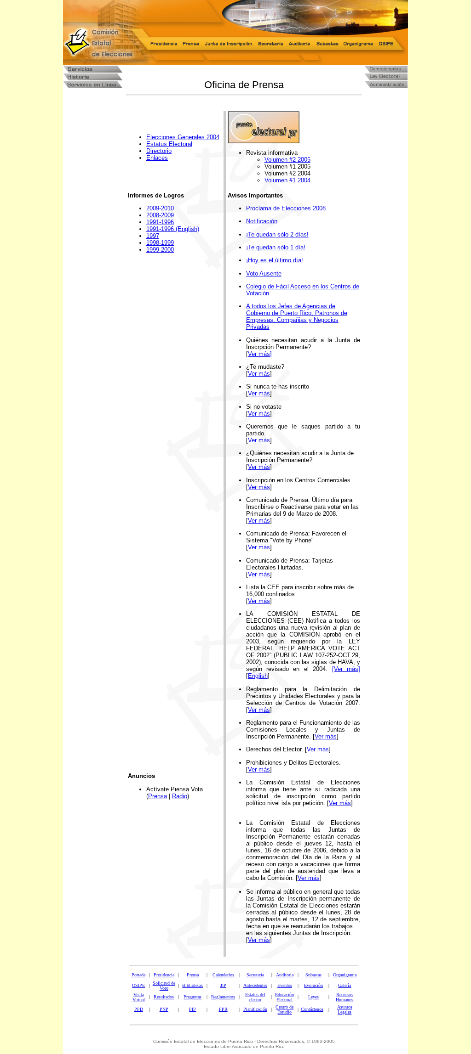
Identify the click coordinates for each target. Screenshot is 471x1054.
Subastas (313, 974)
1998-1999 (160, 242)
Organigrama (344, 974)
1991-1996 (160, 222)
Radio (179, 796)
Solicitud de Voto (164, 986)
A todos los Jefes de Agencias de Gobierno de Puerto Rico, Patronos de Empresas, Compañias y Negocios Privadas (296, 316)
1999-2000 (160, 249)
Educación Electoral (284, 997)
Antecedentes (255, 985)
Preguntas (192, 996)
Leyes (313, 996)
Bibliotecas (192, 985)
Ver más (259, 373)
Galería (344, 985)
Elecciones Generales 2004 (182, 137)
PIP (192, 1009)
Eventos (284, 985)
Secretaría (255, 974)
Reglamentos (223, 996)
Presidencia (164, 974)
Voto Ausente (263, 273)
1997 (152, 235)
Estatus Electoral (169, 144)
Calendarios (223, 974)
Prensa (157, 796)
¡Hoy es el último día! (274, 260)
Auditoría (284, 974)
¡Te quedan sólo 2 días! (277, 234)
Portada (138, 974)
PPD (138, 1009)
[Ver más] (346, 668)
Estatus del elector (255, 997)
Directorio (159, 150)
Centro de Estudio (284, 1009)
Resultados (164, 996)
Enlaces (157, 157)
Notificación (261, 221)
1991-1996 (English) (172, 228)
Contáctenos (312, 1009)
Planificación (255, 1009)
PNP (164, 1009)
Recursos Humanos (344, 997)
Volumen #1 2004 (287, 180)
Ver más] (260, 353)
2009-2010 (160, 208)
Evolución (313, 985)
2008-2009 (160, 215)
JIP (223, 985)
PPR (223, 1009)
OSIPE (138, 985)
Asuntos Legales (344, 1009)
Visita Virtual (138, 997)
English (258, 675)
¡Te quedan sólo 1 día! (275, 247)
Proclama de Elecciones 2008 (286, 208)
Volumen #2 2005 (287, 159)
